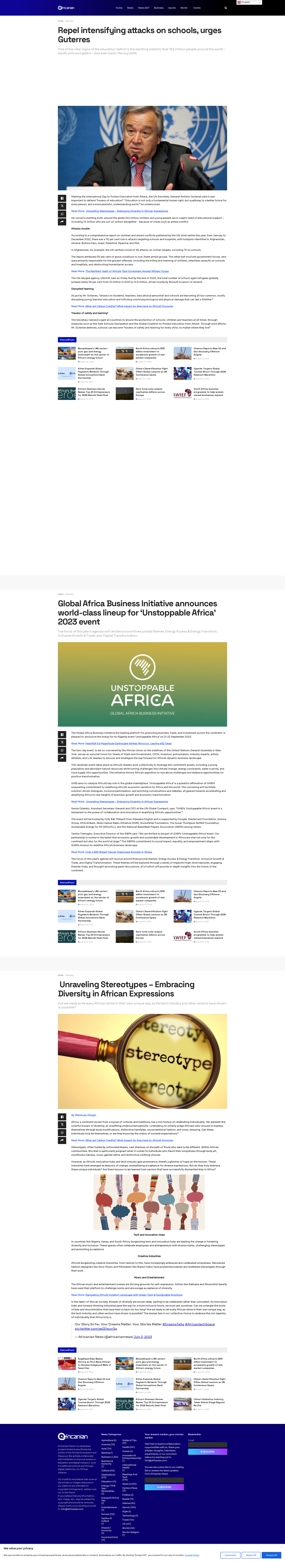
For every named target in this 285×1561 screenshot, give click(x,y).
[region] (142, 1552)
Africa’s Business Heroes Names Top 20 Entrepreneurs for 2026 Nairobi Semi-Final (94, 392)
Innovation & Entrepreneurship (131, 1456)
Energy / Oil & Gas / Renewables (108, 1488)
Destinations (108, 1474)
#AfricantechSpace (200, 1324)
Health (125, 1447)
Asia (103, 1448)
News (130, 8)
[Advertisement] (142, 80)
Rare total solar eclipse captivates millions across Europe (150, 392)
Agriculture (107, 1440)
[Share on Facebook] (62, 198)
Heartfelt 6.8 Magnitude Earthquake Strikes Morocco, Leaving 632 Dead (128, 743)
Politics (126, 1495)
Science (126, 1503)
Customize (230, 1555)
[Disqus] (142, 448)
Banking (105, 1452)
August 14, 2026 (202, 379)
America (105, 1444)
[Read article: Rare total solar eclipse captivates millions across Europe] (125, 393)
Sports (172, 8)
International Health (129, 1466)
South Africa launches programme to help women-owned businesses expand (209, 392)
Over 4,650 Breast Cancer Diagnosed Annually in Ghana (119, 852)
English (245, 2)
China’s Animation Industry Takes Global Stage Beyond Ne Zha (209, 1402)
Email (191, 1440)
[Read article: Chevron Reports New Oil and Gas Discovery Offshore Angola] (182, 353)
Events (197, 8)
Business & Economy (107, 1462)
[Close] (282, 1546)
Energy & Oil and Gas (110, 1499)
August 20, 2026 (86, 362)
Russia (125, 1499)
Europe (105, 1514)
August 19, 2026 (202, 359)
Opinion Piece (129, 1488)
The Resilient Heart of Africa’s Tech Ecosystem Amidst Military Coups (127, 271)
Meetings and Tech (129, 1475)
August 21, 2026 (86, 1372)
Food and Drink (109, 1537)
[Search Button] (226, 8)
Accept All (271, 1555)
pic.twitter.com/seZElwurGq (96, 1329)
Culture (105, 1470)
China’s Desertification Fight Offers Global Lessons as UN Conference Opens (152, 371)
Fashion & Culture (106, 1519)
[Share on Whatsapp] (62, 214)
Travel (125, 1519)
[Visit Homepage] (73, 8)
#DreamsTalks (173, 1324)
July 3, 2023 (143, 1337)
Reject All (251, 1555)
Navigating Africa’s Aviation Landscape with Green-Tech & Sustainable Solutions (133, 1295)
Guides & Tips (129, 1440)
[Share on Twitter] (62, 206)
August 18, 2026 (86, 382)
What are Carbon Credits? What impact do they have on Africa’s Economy (129, 306)
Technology (128, 1515)
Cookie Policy (192, 1555)
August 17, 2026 (144, 379)
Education (106, 1481)
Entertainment (109, 1507)
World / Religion (130, 1532)
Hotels (126, 1451)
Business (159, 8)
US (123, 1524)
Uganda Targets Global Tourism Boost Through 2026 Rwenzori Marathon (210, 371)
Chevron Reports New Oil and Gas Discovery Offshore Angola (210, 351)
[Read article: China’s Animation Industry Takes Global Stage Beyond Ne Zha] (182, 1404)
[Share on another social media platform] (62, 221)
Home (119, 8)
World (183, 8)
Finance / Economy (106, 1529)
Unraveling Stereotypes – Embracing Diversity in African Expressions (126, 211)
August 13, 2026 (144, 399)
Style (125, 1511)
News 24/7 (143, 8)
